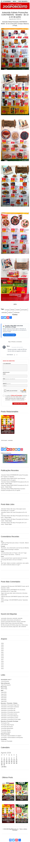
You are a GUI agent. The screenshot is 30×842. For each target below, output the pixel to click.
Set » (5, 766)
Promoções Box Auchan (7, 726)
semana (18, 621)
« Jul (2, 766)
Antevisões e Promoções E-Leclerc (9, 717)
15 (16, 759)
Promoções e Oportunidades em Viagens (11, 735)
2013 (2, 666)
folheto (12, 309)
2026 (2, 643)
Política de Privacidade (6, 741)
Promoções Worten (6, 730)
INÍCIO (14, 1)
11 (6, 759)
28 (14, 763)
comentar (10, 440)
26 (9, 763)
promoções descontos (10, 621)
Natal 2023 (3, 696)
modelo (18, 309)
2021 (2, 652)
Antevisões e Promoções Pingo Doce (10, 705)
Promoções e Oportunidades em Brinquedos (12, 737)
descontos (9, 618)
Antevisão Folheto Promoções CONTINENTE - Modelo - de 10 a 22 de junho (15, 15)
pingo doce (15, 626)
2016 (2, 661)
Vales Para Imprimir (6, 685)
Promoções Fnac (5, 723)
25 (6, 763)
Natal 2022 (3, 697)
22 (16, 761)
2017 (2, 659)
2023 (2, 648)
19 (9, 761)
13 (11, 759)
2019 (2, 656)
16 (1, 761)
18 (6, 761)
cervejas (7, 309)
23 (1, 763)
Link (17, 354)
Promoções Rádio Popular (7, 724)
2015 (2, 663)
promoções (24, 309)
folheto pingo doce (16, 625)
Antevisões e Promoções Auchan (9, 714)
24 (4, 763)
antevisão (4, 312)
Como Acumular (5, 681)
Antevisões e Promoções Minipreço (9, 715)
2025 (2, 645)
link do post (4, 440)
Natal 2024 (3, 692)
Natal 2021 (3, 699)
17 (4, 761)
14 (14, 759)
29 (16, 763)
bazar (10, 623)
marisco (10, 312)
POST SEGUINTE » (23, 1)
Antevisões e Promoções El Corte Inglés (11, 719)
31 (4, 764)
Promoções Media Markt (7, 728)
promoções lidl (8, 625)
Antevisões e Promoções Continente (10, 706)
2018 (2, 657)
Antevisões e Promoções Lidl (8, 708)
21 (14, 761)
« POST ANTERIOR (6, 1)
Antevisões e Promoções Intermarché (10, 712)
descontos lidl (15, 623)
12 (9, 759)
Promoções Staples (6, 732)
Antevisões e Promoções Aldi (8, 710)
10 (4, 759)
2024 (2, 647)
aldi (19, 626)
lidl (3, 625)
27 (11, 763)
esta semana (10, 620)
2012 (2, 668)
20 (11, 761)
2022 (2, 650)
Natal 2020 (3, 701)
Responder (10, 354)
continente (16, 312)
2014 (2, 665)
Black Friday (4, 688)
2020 (2, 654)
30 (1, 764)
